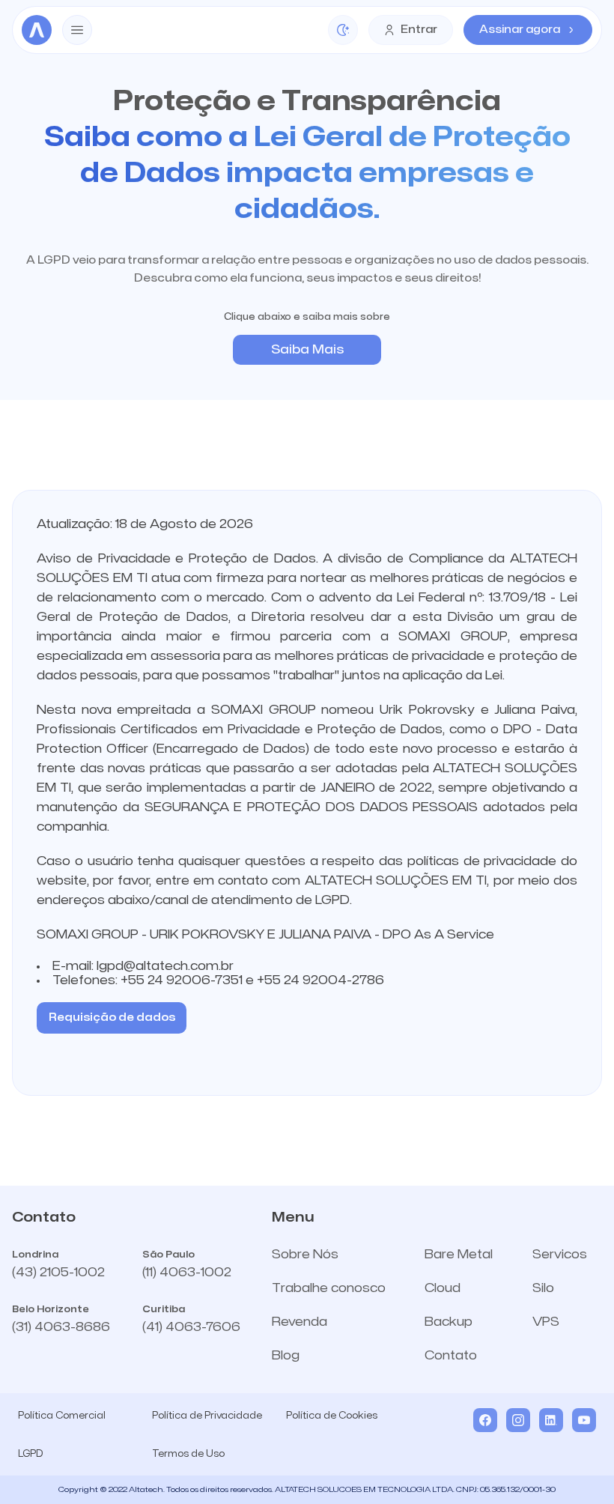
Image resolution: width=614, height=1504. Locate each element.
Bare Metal (459, 1255)
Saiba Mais (307, 350)
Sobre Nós (305, 1255)
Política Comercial (62, 1415)
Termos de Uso (188, 1453)
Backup (448, 1322)
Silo (543, 1288)
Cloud (442, 1288)
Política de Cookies (331, 1415)
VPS (545, 1322)
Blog (286, 1356)
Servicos (559, 1255)
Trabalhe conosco (329, 1288)
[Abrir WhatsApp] (576, 1466)
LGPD (30, 1453)
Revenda (299, 1322)
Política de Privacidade (207, 1415)
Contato (451, 1356)
